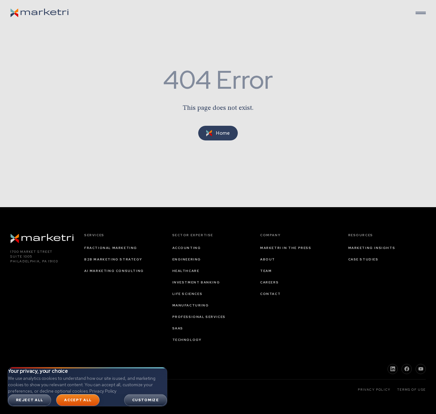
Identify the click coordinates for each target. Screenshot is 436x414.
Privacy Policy (103, 391)
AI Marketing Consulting (114, 271)
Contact (270, 294)
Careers (269, 282)
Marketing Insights (371, 248)
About (267, 259)
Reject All (29, 400)
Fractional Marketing (110, 248)
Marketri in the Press (286, 248)
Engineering (186, 259)
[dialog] (87, 386)
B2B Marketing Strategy (113, 259)
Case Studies (363, 259)
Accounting (186, 248)
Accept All (78, 400)
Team (266, 271)
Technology (187, 340)
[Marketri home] (39, 12)
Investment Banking (196, 282)
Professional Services (199, 317)
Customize (145, 400)
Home (223, 133)
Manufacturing (190, 305)
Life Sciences (187, 294)
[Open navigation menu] (420, 12)
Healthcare (185, 271)
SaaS (177, 328)
